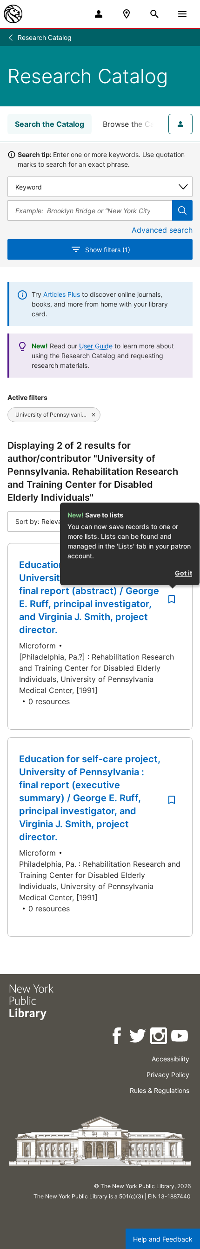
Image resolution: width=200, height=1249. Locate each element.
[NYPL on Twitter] (138, 1037)
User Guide (96, 346)
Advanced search (162, 230)
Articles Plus (61, 294)
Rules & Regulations (159, 1090)
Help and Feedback (163, 1239)
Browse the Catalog (138, 124)
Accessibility (170, 1059)
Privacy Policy (168, 1075)
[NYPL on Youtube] (180, 1037)
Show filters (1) (107, 250)
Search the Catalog (49, 124)
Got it (183, 573)
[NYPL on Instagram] (159, 1037)
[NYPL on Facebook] (117, 1037)
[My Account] (99, 14)
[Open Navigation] (182, 14)
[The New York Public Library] (13, 14)
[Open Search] (154, 14)
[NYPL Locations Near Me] (126, 14)
